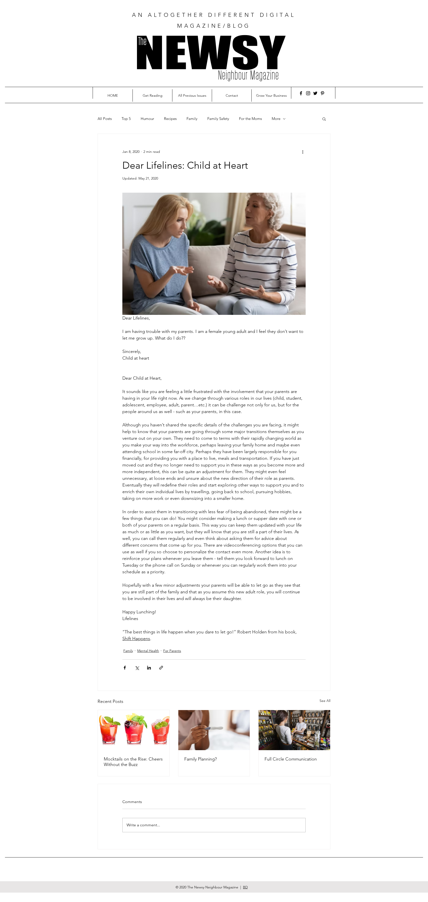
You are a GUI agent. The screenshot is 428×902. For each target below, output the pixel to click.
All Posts (105, 118)
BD (245, 887)
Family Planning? (200, 759)
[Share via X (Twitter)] (136, 667)
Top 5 (126, 118)
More (276, 118)
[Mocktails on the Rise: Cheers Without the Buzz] (133, 730)
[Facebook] (301, 93)
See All (325, 700)
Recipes (170, 118)
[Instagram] (308, 93)
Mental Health (148, 650)
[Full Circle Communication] (294, 730)
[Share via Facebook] (124, 667)
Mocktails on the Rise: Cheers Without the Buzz (133, 761)
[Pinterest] (322, 93)
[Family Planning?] (214, 730)
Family (192, 118)
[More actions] (303, 152)
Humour (147, 118)
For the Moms (250, 118)
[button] (324, 119)
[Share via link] (161, 667)
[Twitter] (315, 93)
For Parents (172, 650)
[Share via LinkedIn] (149, 667)
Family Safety (218, 118)
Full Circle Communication (291, 759)
